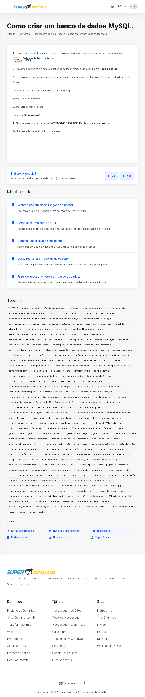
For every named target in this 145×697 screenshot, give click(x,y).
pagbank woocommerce (118, 465)
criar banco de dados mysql (58, 386)
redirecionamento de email (54, 480)
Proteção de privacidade (105, 475)
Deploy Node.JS (43, 402)
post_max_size (52, 475)
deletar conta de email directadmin (111, 397)
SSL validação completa (94, 496)
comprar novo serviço (73, 376)
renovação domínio (63, 491)
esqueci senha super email (22, 423)
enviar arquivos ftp (87, 418)
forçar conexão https (18, 428)
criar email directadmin (51, 392)
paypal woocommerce (61, 470)
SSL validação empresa (20, 501)
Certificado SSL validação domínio (54, 355)
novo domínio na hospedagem (106, 460)
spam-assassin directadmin (51, 496)
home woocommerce (38, 439)
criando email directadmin (62, 381)
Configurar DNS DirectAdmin (22, 381)
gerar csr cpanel (16, 433)
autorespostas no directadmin (67, 345)
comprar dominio (102, 371)
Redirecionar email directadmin (24, 486)
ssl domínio (73, 496)
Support (11, 34)
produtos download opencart (76, 475)
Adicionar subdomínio (118, 324)
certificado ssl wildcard (122, 355)
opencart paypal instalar (91, 465)
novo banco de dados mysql (74, 460)
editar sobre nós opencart (57, 413)
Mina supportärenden (23, 530)
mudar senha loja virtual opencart (109, 454)
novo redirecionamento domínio (24, 465)
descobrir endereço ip (91, 402)
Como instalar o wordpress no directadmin (112, 366)
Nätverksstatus (61, 537)
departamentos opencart (20, 402)
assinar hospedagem (105, 339)
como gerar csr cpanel (40, 366)
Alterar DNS (62, 329)
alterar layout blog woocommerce (87, 329)
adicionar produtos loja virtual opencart (27, 324)
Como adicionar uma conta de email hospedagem (74, 360)
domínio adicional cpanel (88, 407)
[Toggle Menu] (8, 7)
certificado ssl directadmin (21, 355)
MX (130, 454)
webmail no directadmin (122, 506)
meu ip (12, 454)
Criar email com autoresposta (22, 392)
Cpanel (61, 34)
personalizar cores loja (118, 470)
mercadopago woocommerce (112, 449)
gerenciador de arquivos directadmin (45, 433)
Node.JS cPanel (49, 460)
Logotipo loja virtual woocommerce (25, 449)
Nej (129, 175)
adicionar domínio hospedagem (65, 319)
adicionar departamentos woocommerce (28, 313)
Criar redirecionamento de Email (24, 397)
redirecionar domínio (81, 480)
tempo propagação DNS (20, 506)
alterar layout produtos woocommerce (27, 334)
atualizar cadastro (41, 345)
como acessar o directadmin (33, 360)
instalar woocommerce (76, 444)
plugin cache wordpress (30, 475)
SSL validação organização (46, 501)
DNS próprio (67, 407)
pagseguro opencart (18, 470)
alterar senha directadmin (104, 334)
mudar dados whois (50, 454)
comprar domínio (82, 371)
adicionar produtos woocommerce (65, 324)
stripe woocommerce (88, 501)
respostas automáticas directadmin (111, 491)
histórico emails (16, 439)
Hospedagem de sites (44, 34)
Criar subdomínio (51, 397)
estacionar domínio (47, 423)
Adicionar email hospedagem (98, 319)
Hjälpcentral (24, 34)
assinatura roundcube (19, 345)
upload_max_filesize (70, 506)
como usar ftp (40, 371)
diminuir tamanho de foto (21, 407)
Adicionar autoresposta (56, 308)
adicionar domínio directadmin (66, 313)
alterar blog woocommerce (40, 329)
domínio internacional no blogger (25, 413)
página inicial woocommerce (90, 470)
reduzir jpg (116, 486)
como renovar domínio (19, 371)
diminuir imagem (114, 402)
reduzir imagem (99, 486)
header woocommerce (125, 433)
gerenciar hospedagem (78, 433)
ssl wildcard (68, 501)
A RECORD (13, 308)
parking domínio (39, 470)
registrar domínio (17, 491)
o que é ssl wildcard (67, 465)
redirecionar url (49, 486)
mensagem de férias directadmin (78, 449)
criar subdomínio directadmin (77, 397)
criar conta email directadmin (106, 386)
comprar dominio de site (47, 376)
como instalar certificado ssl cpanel (72, 366)
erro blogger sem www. (110, 418)
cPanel (42, 381)
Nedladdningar (19, 537)
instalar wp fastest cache (102, 444)
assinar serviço (126, 339)
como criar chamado (112, 360)
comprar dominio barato (20, 376)
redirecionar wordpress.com (74, 486)
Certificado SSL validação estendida (90, 355)
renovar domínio (83, 491)
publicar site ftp (128, 475)
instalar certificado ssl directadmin (25, 444)
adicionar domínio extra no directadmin (27, 319)
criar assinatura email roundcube (94, 381)
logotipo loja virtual (127, 444)
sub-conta (107, 501)
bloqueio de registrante (57, 350)
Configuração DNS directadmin (101, 376)
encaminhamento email (118, 413)
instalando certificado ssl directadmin (70, 439)
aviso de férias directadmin (98, 345)
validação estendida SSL (95, 506)
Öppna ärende (103, 537)
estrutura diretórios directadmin (75, 423)
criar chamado (81, 386)
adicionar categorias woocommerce (87, 308)
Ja (113, 175)
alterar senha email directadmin (24, 339)
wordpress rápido (17, 512)
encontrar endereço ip (64, 418)
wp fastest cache (37, 512)
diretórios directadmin (46, 407)
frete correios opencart (57, 428)
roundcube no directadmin (21, 496)
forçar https (37, 428)
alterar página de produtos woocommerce (68, 334)
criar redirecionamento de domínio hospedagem (89, 392)
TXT (55, 506)
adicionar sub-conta (95, 324)
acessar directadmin (31, 308)
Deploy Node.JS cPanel (66, 402)
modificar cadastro (28, 454)
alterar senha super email (54, 339)
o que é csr (48, 465)
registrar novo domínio (39, 491)
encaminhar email (41, 418)
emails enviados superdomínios (88, 413)
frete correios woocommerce (86, 428)
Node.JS (34, 460)
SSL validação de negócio (121, 496)
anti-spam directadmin (80, 339)
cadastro (105, 350)
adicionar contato (117, 308)
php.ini (12, 475)
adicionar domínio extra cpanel (99, 313)
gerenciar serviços (102, 433)
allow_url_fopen (16, 329)
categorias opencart (122, 350)
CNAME (12, 360)
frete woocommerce (113, 428)
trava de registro (42, 506)
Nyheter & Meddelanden (66, 530)
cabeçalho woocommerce (84, 350)
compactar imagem (60, 371)
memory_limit (52, 449)
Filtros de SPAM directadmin (107, 423)
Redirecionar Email (103, 480)
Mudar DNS (68, 454)
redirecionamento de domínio (23, 480)
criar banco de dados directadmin (25, 386)
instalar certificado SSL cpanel (106, 439)
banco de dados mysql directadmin (25, 350)
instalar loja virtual (53, 444)
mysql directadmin (17, 460)
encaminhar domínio (19, 418)
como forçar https (17, 366)
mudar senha (83, 454)
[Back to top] (84, 682)
